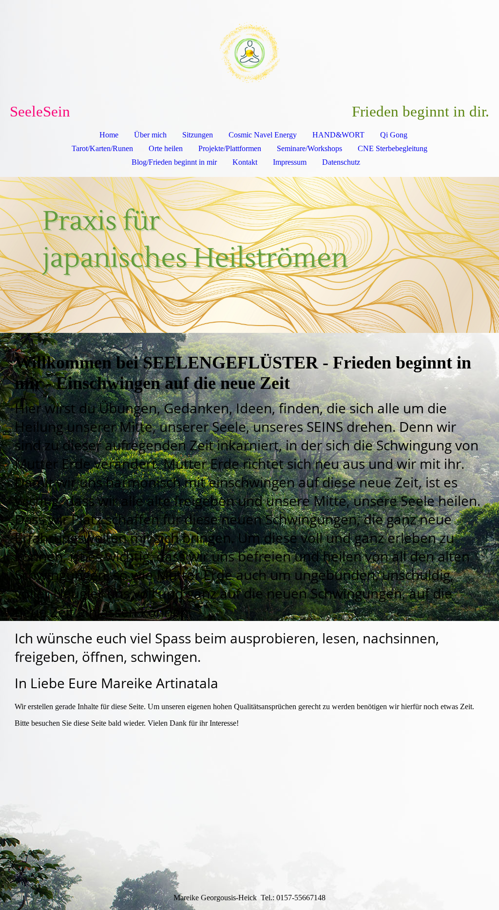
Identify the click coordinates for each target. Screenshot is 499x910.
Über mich (150, 135)
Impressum (290, 162)
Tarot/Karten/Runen (102, 148)
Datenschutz (341, 162)
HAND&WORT (338, 135)
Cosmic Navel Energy (263, 135)
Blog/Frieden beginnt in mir (174, 162)
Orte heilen (166, 148)
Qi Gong (393, 135)
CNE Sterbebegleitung (392, 148)
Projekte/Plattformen (229, 148)
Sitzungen (197, 135)
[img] (249, 51)
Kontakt (244, 162)
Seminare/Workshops (309, 148)
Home (108, 135)
